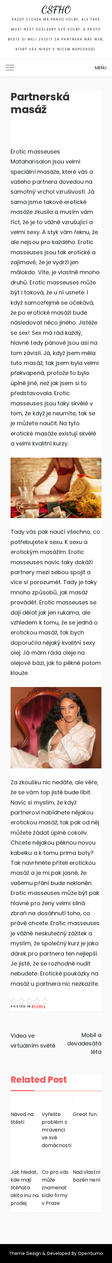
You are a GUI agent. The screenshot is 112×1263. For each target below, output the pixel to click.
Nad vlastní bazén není (86, 1176)
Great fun (84, 1114)
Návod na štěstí (22, 1118)
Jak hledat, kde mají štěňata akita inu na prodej (24, 1188)
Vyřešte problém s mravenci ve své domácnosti (56, 1130)
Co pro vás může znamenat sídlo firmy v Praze (55, 1188)
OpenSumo (90, 1253)
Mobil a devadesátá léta (84, 1043)
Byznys (38, 1006)
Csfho (56, 10)
